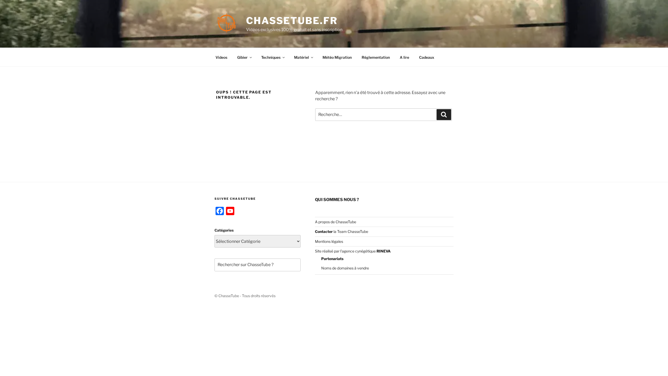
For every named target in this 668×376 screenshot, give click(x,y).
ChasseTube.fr (291, 20)
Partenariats (332, 258)
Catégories (224, 230)
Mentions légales (329, 241)
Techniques (271, 57)
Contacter (324, 231)
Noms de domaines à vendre (345, 268)
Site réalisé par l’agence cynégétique (353, 251)
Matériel (301, 57)
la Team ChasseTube (350, 231)
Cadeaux (426, 57)
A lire (404, 57)
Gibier (242, 57)
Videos (221, 57)
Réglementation (376, 57)
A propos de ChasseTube (335, 222)
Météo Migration (337, 57)
